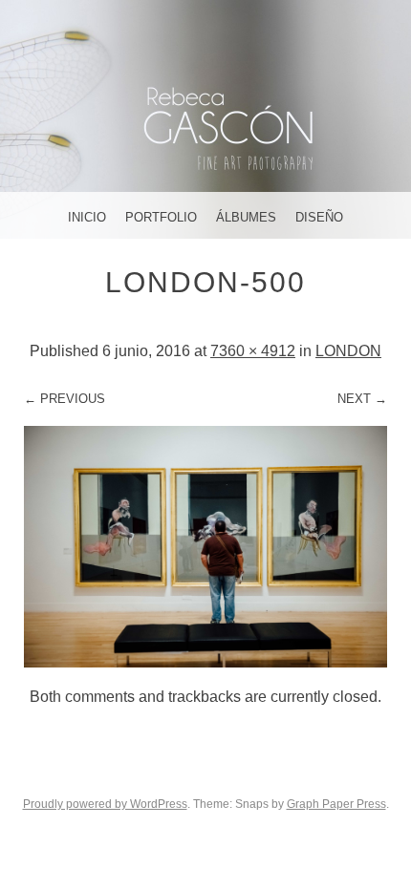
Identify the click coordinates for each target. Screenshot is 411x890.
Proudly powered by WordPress (105, 804)
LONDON (348, 351)
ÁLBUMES (246, 217)
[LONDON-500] (205, 662)
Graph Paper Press (336, 804)
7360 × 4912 (252, 351)
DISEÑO (319, 217)
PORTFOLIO (161, 217)
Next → (362, 399)
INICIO (87, 217)
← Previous (64, 399)
